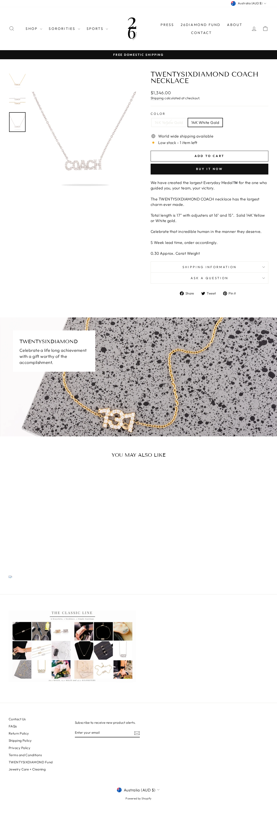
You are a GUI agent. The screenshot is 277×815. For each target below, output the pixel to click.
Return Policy (19, 733)
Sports (96, 28)
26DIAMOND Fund (201, 24)
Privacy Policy (19, 748)
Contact (201, 32)
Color (158, 114)
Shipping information (209, 267)
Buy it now (209, 169)
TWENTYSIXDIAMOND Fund (31, 762)
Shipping (157, 98)
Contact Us (17, 719)
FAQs (13, 726)
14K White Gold (205, 122)
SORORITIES (63, 28)
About (234, 24)
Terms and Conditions (25, 755)
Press (167, 24)
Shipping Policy (20, 740)
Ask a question (209, 278)
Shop (32, 28)
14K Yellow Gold (169, 122)
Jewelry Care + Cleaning (27, 769)
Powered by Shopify (138, 798)
